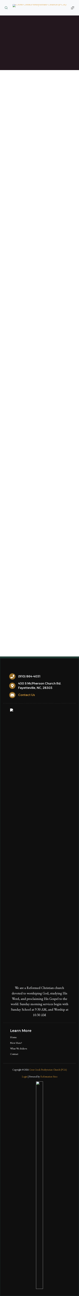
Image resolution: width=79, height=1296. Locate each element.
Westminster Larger (24, 620)
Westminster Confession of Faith (32, 615)
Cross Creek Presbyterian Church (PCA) (48, 1069)
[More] (72, 7)
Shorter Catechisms (54, 620)
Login (24, 1076)
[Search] (6, 7)
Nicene (52, 600)
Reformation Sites (48, 1076)
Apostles (36, 600)
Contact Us (26, 695)
